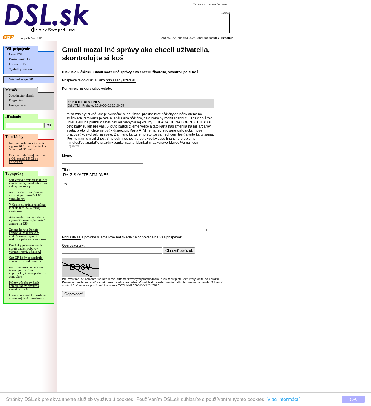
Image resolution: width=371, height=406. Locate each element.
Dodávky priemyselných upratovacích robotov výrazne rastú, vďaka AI (25, 248)
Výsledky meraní (20, 69)
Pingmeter (16, 100)
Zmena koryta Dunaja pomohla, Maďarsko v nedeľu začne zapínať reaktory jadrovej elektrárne (27, 234)
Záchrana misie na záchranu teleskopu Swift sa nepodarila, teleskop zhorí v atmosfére (27, 271)
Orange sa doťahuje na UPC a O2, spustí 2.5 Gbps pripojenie (27, 158)
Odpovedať (73, 146)
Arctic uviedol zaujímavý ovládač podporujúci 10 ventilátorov (26, 195)
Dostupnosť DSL (20, 59)
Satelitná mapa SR (21, 79)
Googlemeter (17, 105)
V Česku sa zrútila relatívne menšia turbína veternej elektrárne (27, 208)
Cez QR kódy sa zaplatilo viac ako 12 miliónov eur (26, 259)
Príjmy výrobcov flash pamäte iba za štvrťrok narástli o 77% (24, 286)
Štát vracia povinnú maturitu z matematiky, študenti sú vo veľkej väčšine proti (28, 183)
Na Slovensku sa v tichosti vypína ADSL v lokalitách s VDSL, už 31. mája (27, 146)
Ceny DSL (16, 54)
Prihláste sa (71, 237)
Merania (30, 95)
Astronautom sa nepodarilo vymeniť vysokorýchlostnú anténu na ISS (27, 220)
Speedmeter (17, 95)
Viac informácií (283, 399)
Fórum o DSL (18, 64)
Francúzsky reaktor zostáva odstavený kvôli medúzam (27, 297)
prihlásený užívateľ (121, 80)
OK (353, 399)
